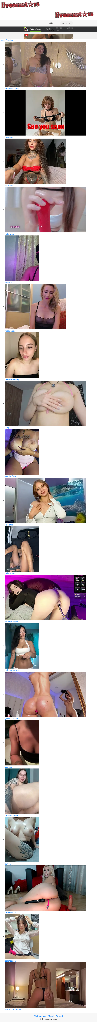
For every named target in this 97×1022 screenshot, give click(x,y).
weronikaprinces (13, 1009)
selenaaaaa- (11, 961)
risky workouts (12, 670)
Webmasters (40, 1016)
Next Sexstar (7, 40)
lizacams (9, 137)
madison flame (12, 88)
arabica (8, 282)
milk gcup (9, 234)
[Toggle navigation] (5, 14)
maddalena (10, 331)
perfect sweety (12, 815)
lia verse (9, 524)
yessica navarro (12, 718)
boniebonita (10, 912)
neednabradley (12, 379)
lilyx (7, 428)
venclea (8, 767)
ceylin (8, 864)
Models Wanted (55, 1016)
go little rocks (11, 621)
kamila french (11, 476)
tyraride (9, 185)
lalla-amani (10, 573)
